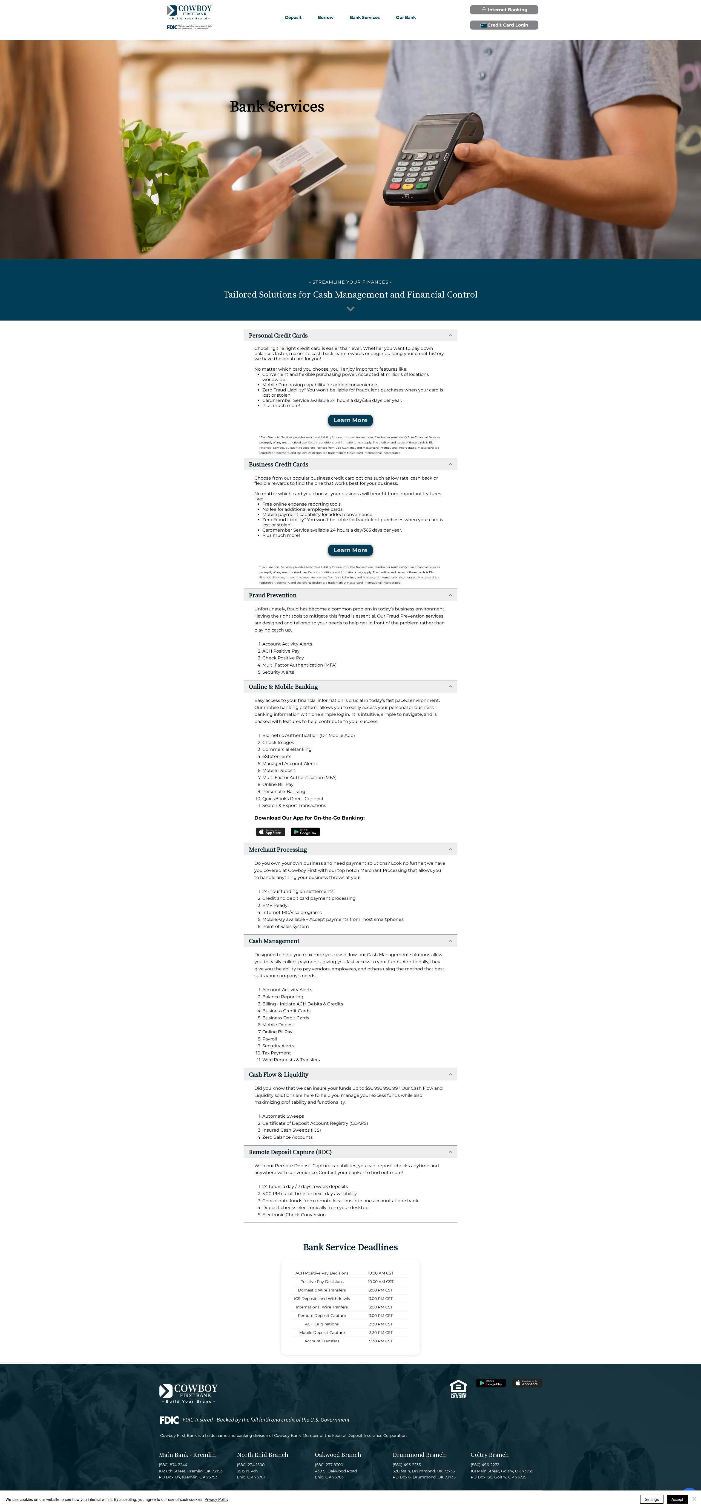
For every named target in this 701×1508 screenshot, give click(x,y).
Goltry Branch (490, 1454)
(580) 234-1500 (251, 1464)
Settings (652, 1499)
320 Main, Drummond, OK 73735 (424, 1471)
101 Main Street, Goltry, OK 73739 (502, 1471)
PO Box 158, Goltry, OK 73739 (499, 1477)
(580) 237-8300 (329, 1464)
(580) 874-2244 (173, 1464)
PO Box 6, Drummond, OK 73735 (424, 1477)
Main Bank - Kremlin (187, 1454)
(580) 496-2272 (485, 1464)
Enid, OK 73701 (251, 1477)
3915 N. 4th (247, 1471)
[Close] (694, 1499)
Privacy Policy (216, 1499)
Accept (677, 1499)
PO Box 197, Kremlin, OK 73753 (188, 1477)
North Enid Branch (262, 1454)
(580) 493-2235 (407, 1464)
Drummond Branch (419, 1454)
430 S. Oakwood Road (336, 1471)
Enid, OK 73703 (329, 1477)
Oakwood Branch (338, 1454)
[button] (326, 17)
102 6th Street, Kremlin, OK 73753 (191, 1471)
